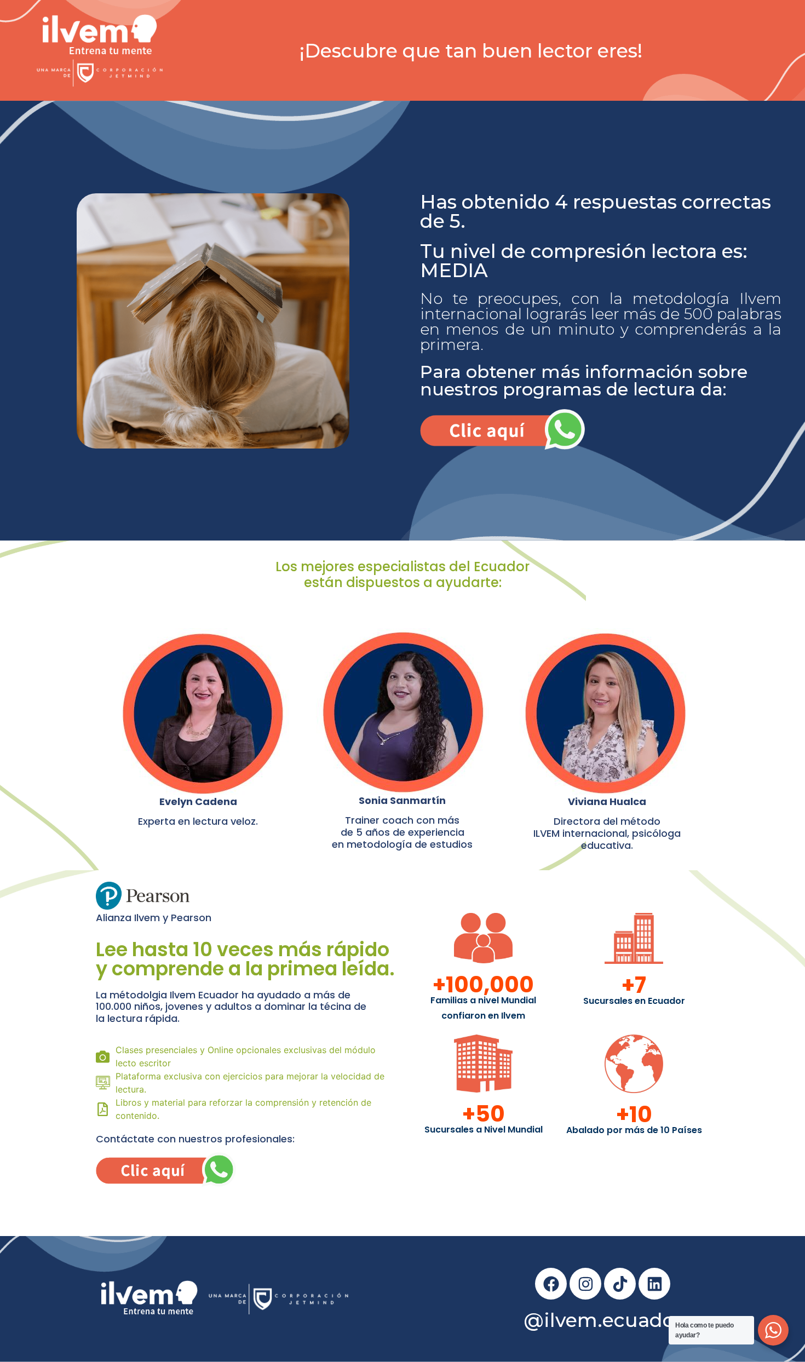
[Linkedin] (654, 1284)
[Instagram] (585, 1284)
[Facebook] (551, 1284)
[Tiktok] (620, 1284)
